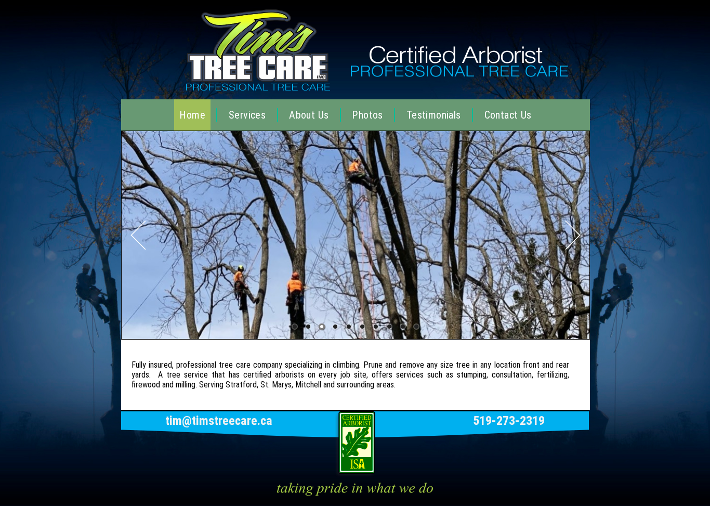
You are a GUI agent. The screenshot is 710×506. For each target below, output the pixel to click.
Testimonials (433, 115)
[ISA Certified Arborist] (355, 473)
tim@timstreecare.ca (218, 420)
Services (247, 115)
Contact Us (508, 115)
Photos (367, 115)
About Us (308, 115)
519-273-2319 (509, 420)
